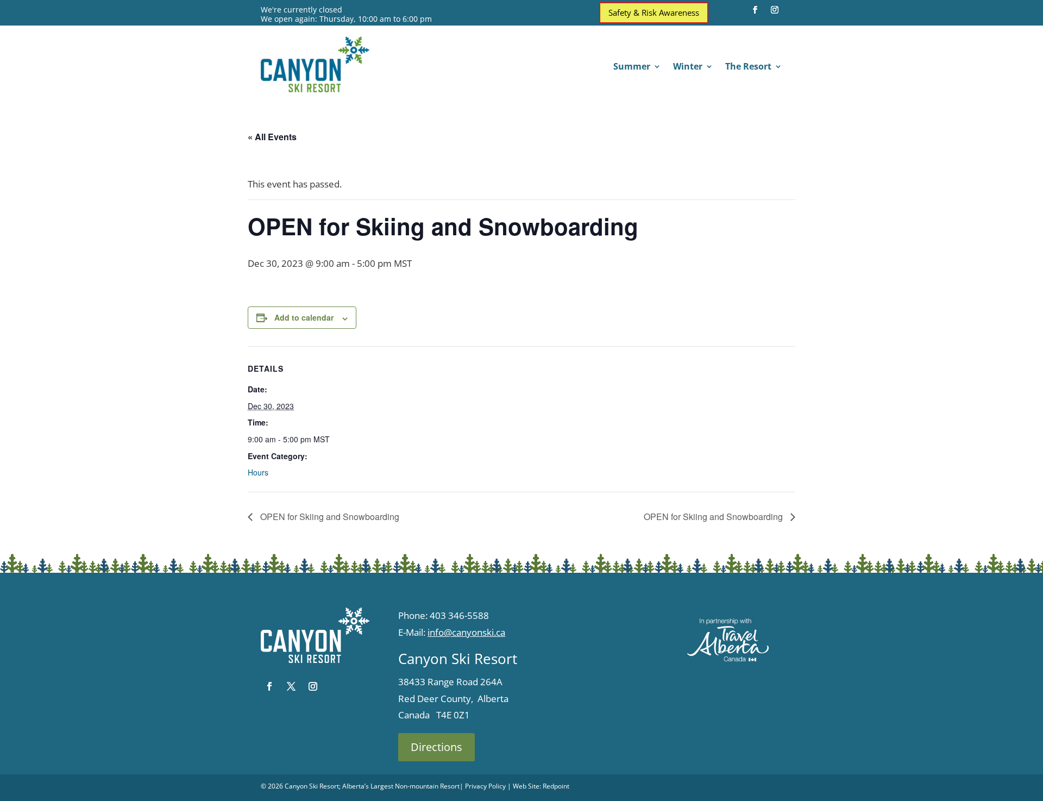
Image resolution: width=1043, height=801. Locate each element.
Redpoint (556, 786)
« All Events (272, 136)
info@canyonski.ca (466, 632)
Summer (631, 67)
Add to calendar (304, 317)
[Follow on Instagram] (774, 9)
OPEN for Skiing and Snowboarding (328, 516)
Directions (436, 747)
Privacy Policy (485, 786)
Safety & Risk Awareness (653, 12)
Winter (687, 67)
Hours (258, 472)
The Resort (748, 67)
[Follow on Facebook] (755, 9)
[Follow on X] (291, 686)
